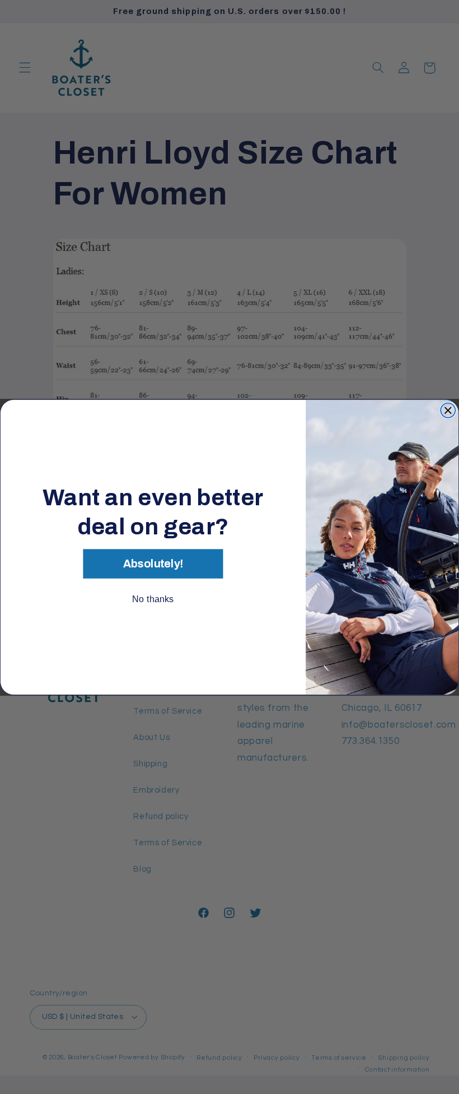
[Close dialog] (448, 410)
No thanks (153, 599)
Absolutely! (153, 564)
